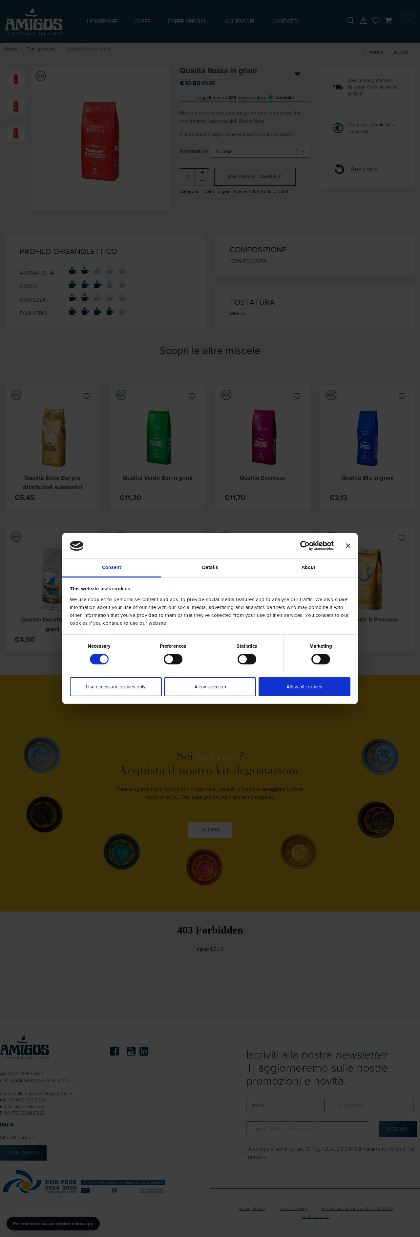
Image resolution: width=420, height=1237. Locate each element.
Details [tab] (210, 567)
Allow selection (210, 686)
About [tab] (309, 567)
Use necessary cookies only (115, 686)
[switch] (173, 659)
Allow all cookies (304, 686)
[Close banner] (348, 545)
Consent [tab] (111, 567)
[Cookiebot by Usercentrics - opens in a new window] (305, 546)
